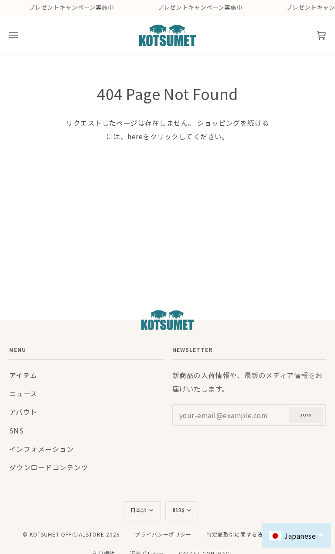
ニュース (23, 393)
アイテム (23, 375)
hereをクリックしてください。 (178, 136)
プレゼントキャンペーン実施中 (71, 7)
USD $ (179, 510)
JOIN (306, 415)
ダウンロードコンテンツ (48, 467)
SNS (16, 430)
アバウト (23, 411)
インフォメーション (41, 449)
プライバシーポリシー (163, 534)
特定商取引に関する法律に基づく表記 (254, 534)
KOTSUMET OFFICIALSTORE (67, 534)
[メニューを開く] (22, 35)
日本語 (138, 510)
